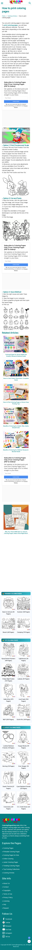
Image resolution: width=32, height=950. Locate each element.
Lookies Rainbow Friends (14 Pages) (8, 747)
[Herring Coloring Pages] (8, 757)
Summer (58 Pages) (23, 612)
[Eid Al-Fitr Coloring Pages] (23, 711)
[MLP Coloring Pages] (8, 711)
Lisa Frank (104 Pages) (23, 700)
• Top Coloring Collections (11, 869)
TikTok (7, 936)
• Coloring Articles (8, 873)
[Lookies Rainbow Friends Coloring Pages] (8, 737)
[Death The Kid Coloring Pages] (8, 778)
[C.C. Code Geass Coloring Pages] (23, 798)
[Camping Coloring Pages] (23, 623)
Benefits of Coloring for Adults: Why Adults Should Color (16, 426)
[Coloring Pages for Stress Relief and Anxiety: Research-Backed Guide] (16, 344)
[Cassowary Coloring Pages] (8, 798)
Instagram (8, 933)
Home (3, 16)
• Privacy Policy (7, 897)
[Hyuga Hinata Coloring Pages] (23, 737)
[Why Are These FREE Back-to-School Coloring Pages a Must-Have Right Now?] (16, 517)
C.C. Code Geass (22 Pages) (23, 808)
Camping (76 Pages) (23, 632)
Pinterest (8, 926)
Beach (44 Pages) (8, 632)
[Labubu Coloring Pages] (23, 670)
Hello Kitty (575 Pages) (8, 700)
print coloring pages (11, 25)
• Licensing (5, 901)
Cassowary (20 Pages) (8, 808)
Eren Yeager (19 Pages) (23, 767)
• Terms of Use (7, 894)
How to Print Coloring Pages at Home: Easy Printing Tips (16, 403)
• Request (5, 908)
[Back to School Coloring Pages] (8, 603)
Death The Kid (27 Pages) (8, 787)
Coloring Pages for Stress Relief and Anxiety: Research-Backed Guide (16, 355)
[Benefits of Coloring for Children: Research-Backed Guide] (16, 439)
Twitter (7, 922)
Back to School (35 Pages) (8, 613)
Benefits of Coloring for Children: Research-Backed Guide (16, 450)
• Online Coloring (7, 859)
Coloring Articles (12, 16)
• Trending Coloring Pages (11, 866)
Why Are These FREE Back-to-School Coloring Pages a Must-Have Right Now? (16, 532)
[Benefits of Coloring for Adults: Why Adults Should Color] (16, 416)
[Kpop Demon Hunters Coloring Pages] (8, 650)
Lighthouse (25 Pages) (23, 659)
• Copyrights (6, 890)
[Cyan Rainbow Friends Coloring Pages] (23, 778)
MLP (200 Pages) (8, 719)
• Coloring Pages (7, 848)
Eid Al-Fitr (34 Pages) (23, 719)
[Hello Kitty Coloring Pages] (8, 690)
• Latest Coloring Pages (10, 862)
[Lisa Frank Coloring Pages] (23, 690)
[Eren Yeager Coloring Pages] (23, 757)
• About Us (6, 883)
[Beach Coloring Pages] (8, 623)
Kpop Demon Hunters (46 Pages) (8, 659)
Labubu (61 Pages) (23, 679)
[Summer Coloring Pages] (23, 603)
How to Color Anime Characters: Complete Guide (16, 379)
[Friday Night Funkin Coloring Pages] (8, 670)
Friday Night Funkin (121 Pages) (8, 680)
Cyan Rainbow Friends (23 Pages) (24, 787)
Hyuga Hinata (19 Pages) (23, 747)
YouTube (8, 929)
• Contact (5, 887)
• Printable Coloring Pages (11, 851)
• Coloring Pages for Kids (10, 855)
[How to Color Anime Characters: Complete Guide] (16, 368)
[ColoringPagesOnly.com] (16, 2)
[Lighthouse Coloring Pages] (23, 650)
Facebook (8, 919)
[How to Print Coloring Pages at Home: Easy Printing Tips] (16, 392)
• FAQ (4, 904)
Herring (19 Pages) (8, 766)
